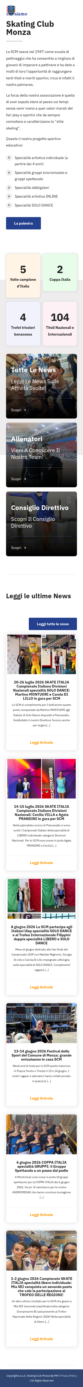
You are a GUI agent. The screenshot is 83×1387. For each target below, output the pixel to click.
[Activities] (41, 455)
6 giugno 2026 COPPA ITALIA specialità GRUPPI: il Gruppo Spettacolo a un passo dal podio (41, 1166)
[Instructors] (41, 524)
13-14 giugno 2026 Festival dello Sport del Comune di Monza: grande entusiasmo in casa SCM (41, 1055)
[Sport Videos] (41, 386)
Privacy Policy (68, 1375)
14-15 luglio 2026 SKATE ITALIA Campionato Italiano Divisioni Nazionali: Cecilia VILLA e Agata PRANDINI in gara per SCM (41, 812)
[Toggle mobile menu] (75, 10)
